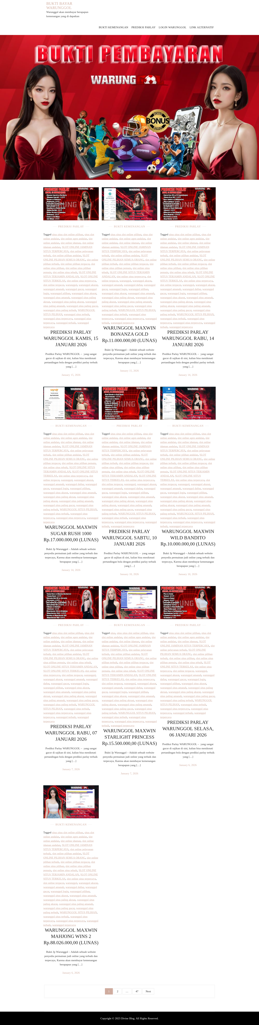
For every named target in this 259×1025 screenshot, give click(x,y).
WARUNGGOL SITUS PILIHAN (136, 310)
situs (112, 633)
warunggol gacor (74, 289)
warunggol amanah (53, 289)
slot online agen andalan (74, 238)
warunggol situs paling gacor (82, 305)
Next (148, 991)
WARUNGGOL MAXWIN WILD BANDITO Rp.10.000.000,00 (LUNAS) (188, 538)
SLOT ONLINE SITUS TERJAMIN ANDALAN (70, 666)
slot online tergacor (53, 284)
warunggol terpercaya (122, 322)
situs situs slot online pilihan (67, 234)
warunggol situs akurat (84, 293)
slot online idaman (71, 242)
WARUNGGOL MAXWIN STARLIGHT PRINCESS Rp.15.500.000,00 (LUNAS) (129, 737)
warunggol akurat (88, 284)
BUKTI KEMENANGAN (113, 27)
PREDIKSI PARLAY (143, 27)
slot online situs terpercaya (81, 280)
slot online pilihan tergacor (75, 263)
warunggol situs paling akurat (68, 301)
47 (137, 991)
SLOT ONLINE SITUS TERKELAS (63, 670)
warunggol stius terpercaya (129, 318)
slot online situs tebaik (65, 272)
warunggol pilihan (60, 293)
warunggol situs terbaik (76, 314)
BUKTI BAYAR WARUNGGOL (59, 5)
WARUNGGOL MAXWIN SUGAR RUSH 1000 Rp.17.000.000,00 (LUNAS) (71, 533)
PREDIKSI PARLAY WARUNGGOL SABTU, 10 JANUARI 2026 (129, 538)
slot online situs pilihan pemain (79, 463)
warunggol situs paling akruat (118, 297)
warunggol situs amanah (56, 297)
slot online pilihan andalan (66, 255)
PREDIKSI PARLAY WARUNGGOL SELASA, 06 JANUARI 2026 (188, 728)
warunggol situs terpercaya (58, 318)
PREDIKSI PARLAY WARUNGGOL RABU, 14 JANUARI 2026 (188, 338)
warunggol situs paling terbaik (59, 310)
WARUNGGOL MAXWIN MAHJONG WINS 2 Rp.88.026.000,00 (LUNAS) (71, 936)
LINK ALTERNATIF (202, 27)
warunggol (71, 284)
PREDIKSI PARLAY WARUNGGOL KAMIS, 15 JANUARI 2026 (71, 338)
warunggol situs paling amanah (134, 301)
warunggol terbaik (66, 322)
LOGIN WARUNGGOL (172, 27)
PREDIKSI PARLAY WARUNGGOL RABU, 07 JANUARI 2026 (71, 733)
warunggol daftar (133, 284)
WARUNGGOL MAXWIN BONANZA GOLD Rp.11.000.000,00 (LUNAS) (129, 334)
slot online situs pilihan (182, 658)
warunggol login (118, 289)
